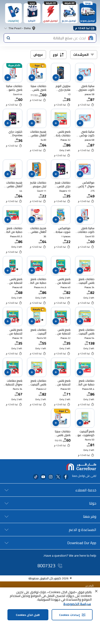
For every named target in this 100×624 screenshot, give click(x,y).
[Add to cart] (80, 77)
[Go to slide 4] (11, 122)
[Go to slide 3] (11, 76)
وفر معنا (89, 516)
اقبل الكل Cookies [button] (28, 615)
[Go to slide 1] (39, 76)
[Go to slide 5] (59, 173)
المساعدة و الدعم (82, 529)
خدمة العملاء (85, 490)
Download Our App (81, 542)
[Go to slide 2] (36, 76)
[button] (96, 591)
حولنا (92, 503)
